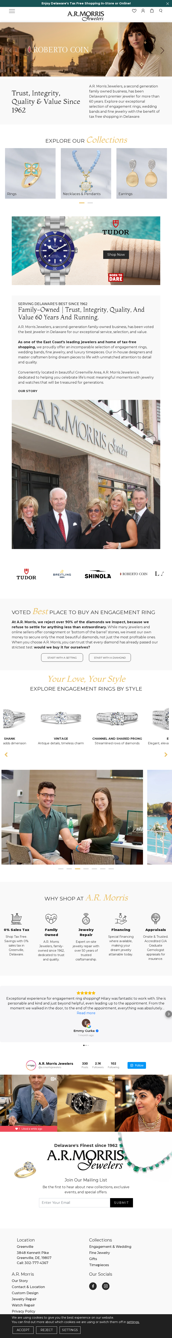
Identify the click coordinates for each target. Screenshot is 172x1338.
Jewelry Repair (24, 1299)
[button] (82, 202)
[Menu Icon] (12, 10)
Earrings (125, 194)
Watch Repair (23, 1305)
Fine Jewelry (99, 1253)
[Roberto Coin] (133, 574)
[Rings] (30, 173)
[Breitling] (62, 574)
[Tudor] (86, 250)
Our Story (27, 391)
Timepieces (99, 1265)
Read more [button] (86, 1013)
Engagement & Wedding (110, 1247)
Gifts (93, 1259)
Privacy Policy (23, 1311)
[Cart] (151, 10)
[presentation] (9, 50)
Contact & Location (28, 1287)
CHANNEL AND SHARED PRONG (87, 739)
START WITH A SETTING (62, 657)
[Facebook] (93, 1286)
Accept (23, 1330)
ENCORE (143, 739)
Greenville (25, 1247)
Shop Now (116, 255)
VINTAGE (31, 739)
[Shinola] (97, 574)
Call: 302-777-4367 (32, 1263)
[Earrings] (141, 173)
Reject (46, 1330)
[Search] (160, 10)
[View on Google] (86, 1023)
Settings (70, 1330)
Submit (121, 1203)
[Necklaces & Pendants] (86, 173)
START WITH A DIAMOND (110, 657)
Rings (11, 194)
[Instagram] (105, 1286)
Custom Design (25, 1293)
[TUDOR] (26, 574)
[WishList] (134, 10)
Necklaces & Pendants (81, 194)
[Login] (143, 10)
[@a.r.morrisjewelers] (31, 1065)
